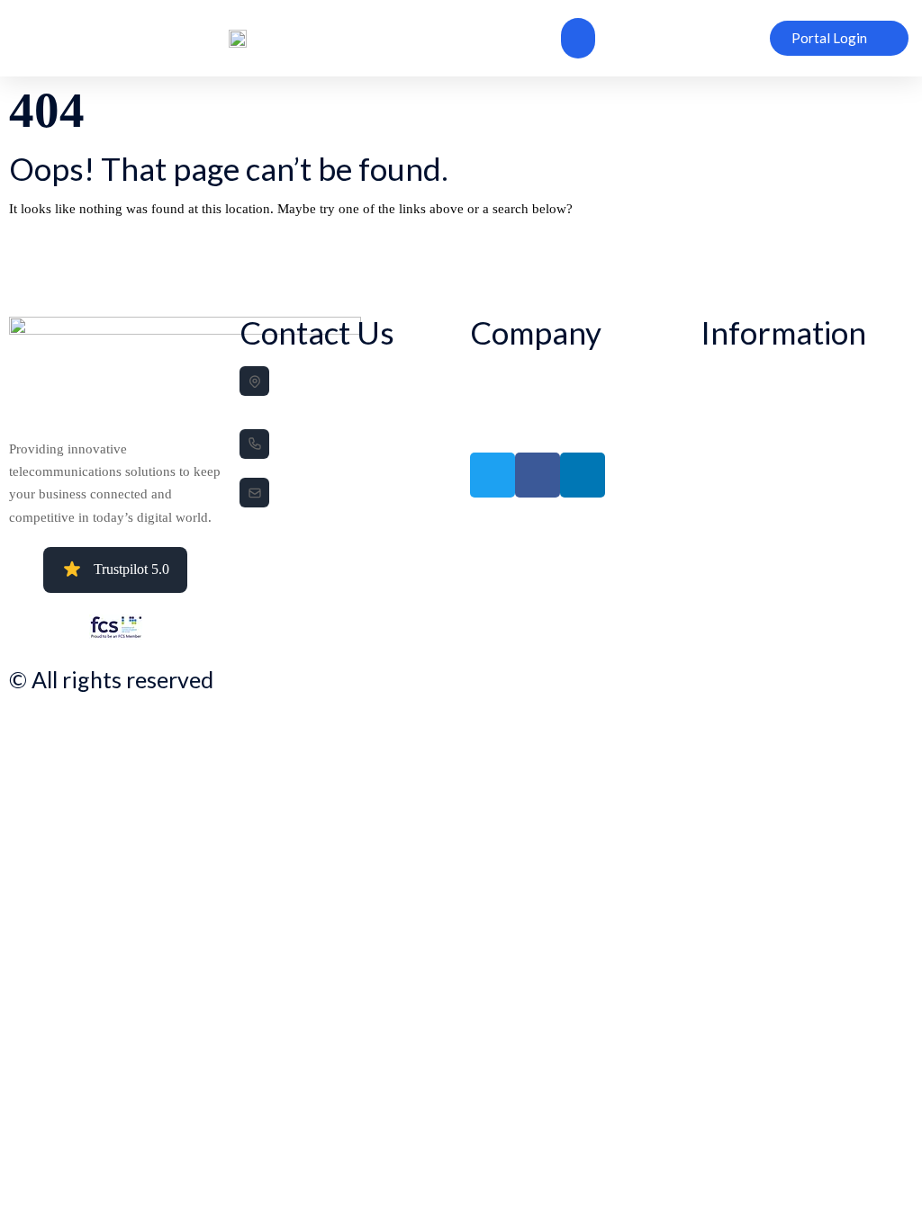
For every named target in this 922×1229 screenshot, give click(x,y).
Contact (717, 425)
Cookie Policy (731, 400)
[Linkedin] (582, 475)
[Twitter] (492, 475)
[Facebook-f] (537, 475)
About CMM (498, 375)
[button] (578, 38)
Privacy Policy (732, 375)
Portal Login (496, 425)
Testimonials (496, 400)
